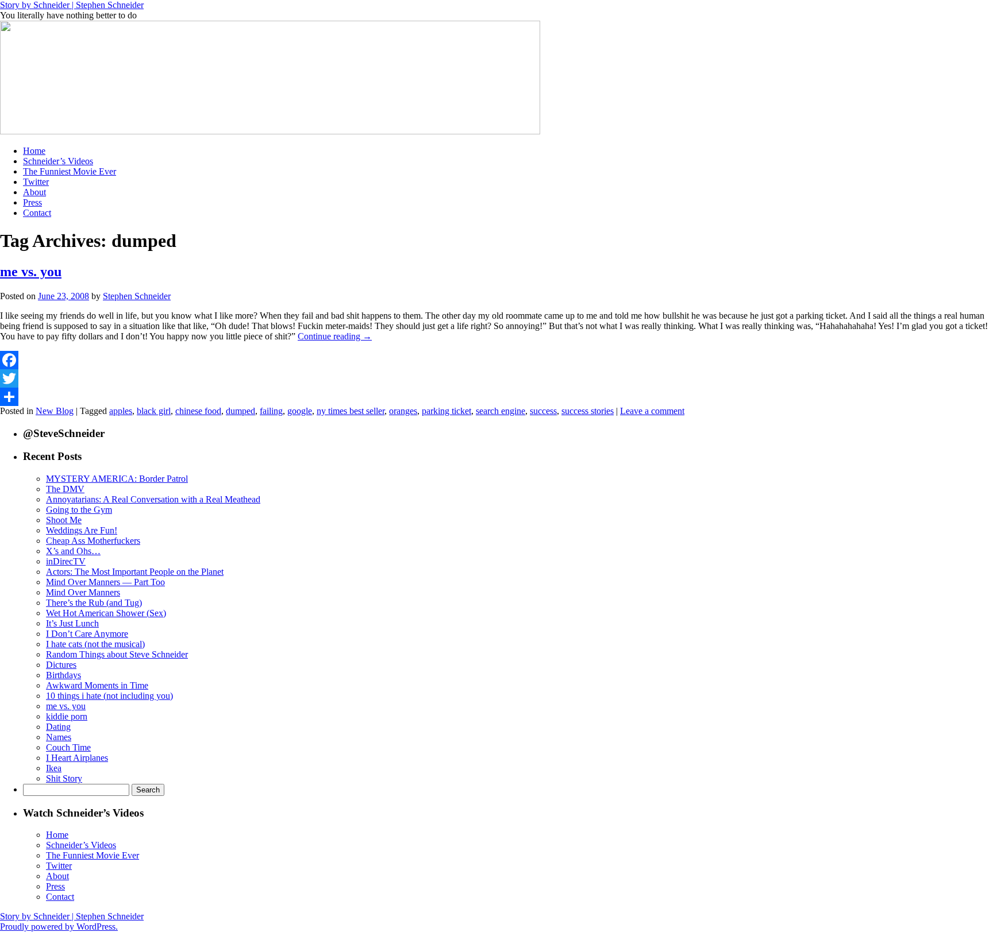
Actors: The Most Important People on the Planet (135, 572)
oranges (403, 411)
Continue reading (335, 336)
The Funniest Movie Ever (69, 171)
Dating (58, 727)
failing (271, 411)
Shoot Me (64, 520)
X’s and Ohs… (73, 551)
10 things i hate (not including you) (109, 696)
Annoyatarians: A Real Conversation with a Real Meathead (153, 499)
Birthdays (63, 675)
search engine (500, 411)
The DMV (65, 489)
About (34, 192)
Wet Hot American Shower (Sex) (106, 613)
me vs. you (30, 271)
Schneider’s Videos (58, 161)
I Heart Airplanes (77, 758)
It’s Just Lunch (72, 623)
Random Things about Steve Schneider (117, 654)
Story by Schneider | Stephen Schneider (72, 5)
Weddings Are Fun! (81, 530)
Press (32, 202)
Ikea (53, 768)
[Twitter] (496, 378)
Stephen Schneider (137, 296)
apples (120, 411)
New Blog (55, 411)
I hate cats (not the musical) (95, 644)
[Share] (496, 397)
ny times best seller (350, 411)
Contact (37, 213)
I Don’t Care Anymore (87, 634)
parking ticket (446, 411)
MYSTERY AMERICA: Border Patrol (117, 479)
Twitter (36, 182)
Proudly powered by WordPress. (59, 926)
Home (34, 151)
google (299, 411)
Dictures (61, 665)
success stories (587, 411)
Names (58, 737)
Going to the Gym (79, 510)
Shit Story (64, 778)
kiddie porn (66, 716)
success (543, 411)
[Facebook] (496, 360)
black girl (154, 411)
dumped (240, 411)
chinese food (198, 411)
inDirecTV (66, 561)
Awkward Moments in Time (97, 685)
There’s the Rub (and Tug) (94, 603)
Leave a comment (652, 411)
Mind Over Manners (83, 592)
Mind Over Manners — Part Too (105, 582)
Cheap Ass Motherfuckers (93, 541)
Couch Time (68, 747)
